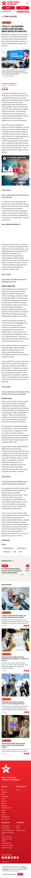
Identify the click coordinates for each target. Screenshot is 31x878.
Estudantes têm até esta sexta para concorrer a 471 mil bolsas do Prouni (13, 703)
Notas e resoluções (9, 777)
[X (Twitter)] (22, 12)
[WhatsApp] (26, 12)
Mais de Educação (7, 585)
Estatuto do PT (6, 828)
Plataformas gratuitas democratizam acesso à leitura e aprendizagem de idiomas (13, 745)
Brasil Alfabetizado (8, 548)
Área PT (8, 8)
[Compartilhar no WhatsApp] (7, 89)
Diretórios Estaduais (7, 847)
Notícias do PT (5, 819)
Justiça (3, 814)
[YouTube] (24, 12)
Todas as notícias (9, 16)
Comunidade (20, 822)
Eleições (4, 803)
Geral (17, 790)
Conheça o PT (6, 822)
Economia (4, 792)
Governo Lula (6, 551)
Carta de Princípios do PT (8, 830)
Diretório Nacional (6, 843)
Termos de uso (5, 861)
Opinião (4, 812)
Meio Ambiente (5, 817)
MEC (20, 551)
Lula (15, 551)
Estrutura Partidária (7, 837)
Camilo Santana (21, 548)
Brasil (3, 794)
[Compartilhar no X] (26, 625)
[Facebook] (18, 12)
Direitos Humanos (6, 807)
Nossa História (5, 826)
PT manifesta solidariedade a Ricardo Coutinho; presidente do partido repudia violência (12, 571)
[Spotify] (28, 12)
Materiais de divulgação (11, 780)
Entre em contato (20, 830)
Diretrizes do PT (21, 786)
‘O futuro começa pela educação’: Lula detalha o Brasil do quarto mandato (14, 616)
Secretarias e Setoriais (7, 845)
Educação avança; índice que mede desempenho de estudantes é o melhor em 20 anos (15, 658)
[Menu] (27, 3)
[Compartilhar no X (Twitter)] (5, 89)
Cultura (3, 810)
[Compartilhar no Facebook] (2, 89)
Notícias (4, 786)
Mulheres (4, 801)
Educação (6, 612)
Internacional (5, 796)
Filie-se (23, 8)
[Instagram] (20, 12)
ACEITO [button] (20, 874)
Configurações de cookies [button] (9, 874)
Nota (5, 565)
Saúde (3, 799)
